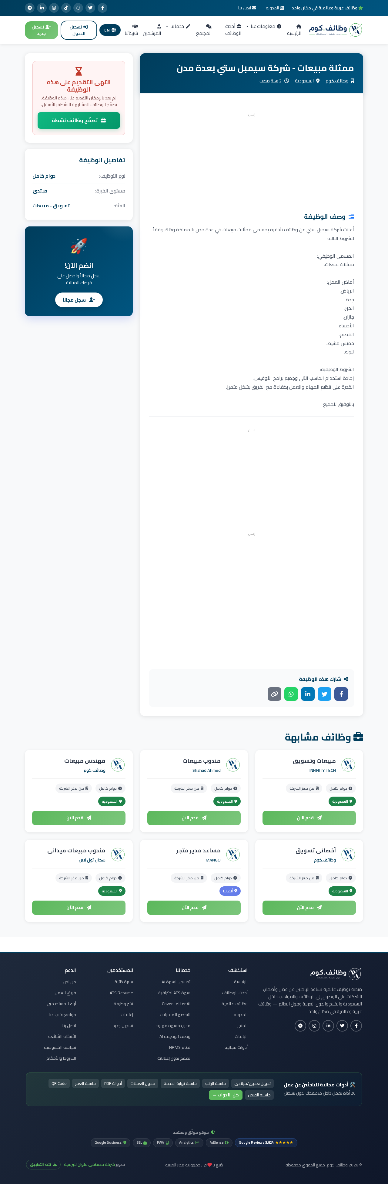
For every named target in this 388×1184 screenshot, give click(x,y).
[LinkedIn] (42, 8)
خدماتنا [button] (176, 26)
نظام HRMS (179, 1047)
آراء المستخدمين (61, 1003)
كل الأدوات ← (225, 1095)
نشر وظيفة (123, 1003)
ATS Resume (121, 992)
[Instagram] (54, 8)
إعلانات (127, 1014)
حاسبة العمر (85, 1083)
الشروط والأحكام (61, 1058)
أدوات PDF (113, 1083)
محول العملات (142, 1083)
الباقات (241, 1036)
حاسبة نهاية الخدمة (180, 1083)
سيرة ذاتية (124, 981)
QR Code (59, 1083)
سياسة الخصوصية (60, 1047)
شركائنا (131, 33)
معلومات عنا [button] (262, 26)
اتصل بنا (69, 1025)
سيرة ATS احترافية (174, 992)
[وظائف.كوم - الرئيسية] (336, 30)
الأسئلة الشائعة (62, 1036)
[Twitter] (90, 8)
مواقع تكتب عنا (62, 1014)
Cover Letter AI (176, 1003)
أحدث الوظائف (233, 30)
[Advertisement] (252, 161)
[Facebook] (102, 8)
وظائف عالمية (235, 1003)
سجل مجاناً (75, 299)
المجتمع (204, 33)
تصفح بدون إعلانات (173, 1058)
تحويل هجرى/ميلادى (252, 1083)
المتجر (242, 1025)
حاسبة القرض (259, 1095)
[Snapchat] (78, 8)
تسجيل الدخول (77, 30)
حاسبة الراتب (215, 1083)
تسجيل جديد (39, 30)
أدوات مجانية (236, 1047)
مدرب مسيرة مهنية (173, 1025)
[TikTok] (66, 8)
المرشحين (152, 33)
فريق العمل (65, 992)
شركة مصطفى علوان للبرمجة (89, 1164)
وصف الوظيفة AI (174, 1036)
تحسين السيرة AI (176, 981)
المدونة (241, 1014)
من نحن (69, 981)
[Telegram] (30, 8)
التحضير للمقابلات (175, 1014)
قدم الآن (306, 817)
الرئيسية (294, 33)
